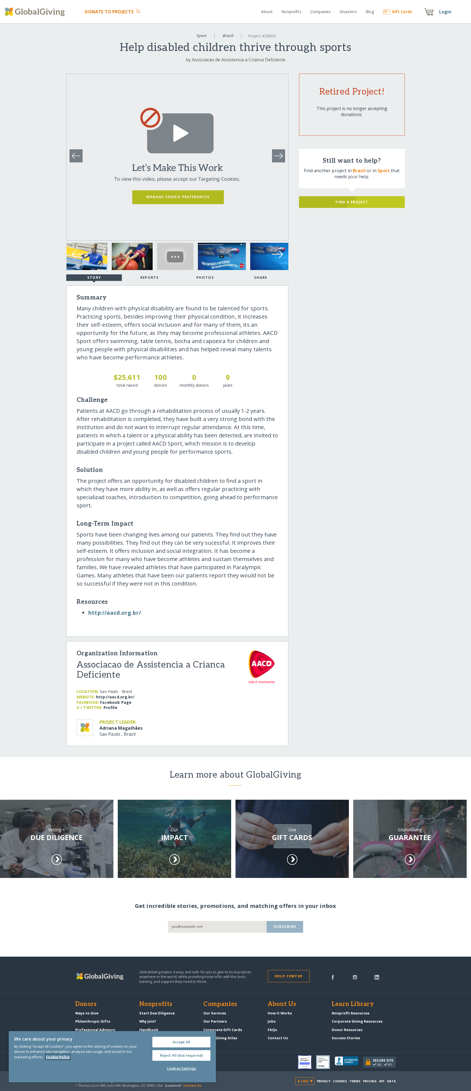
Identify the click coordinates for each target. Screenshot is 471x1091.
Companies (320, 11)
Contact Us (278, 1037)
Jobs (272, 1021)
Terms (355, 1081)
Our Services (214, 1013)
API (381, 1081)
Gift (402, 11)
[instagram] (355, 977)
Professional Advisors (95, 1029)
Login (445, 12)
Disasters (348, 11)
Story (94, 277)
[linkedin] (377, 977)
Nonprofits (291, 11)
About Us (282, 1004)
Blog (370, 11)
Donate (109, 12)
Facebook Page (115, 702)
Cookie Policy (58, 1056)
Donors (85, 1004)
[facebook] (333, 977)
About (267, 11)
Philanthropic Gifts (92, 1021)
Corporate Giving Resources (357, 1021)
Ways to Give (86, 1013)
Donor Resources (347, 1029)
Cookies (340, 1081)
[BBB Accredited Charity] (349, 1062)
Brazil (228, 35)
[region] (112, 1056)
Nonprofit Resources (350, 1013)
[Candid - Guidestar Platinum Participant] (325, 1062)
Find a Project (352, 201)
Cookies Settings (181, 1068)
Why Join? (147, 1021)
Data (391, 1081)
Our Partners (215, 1021)
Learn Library (353, 1004)
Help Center (288, 976)
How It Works (280, 1013)
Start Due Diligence (157, 1013)
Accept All (181, 1042)
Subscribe (285, 926)
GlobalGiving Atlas (220, 1037)
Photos (205, 277)
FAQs (272, 1029)
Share (260, 277)
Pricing (370, 1081)
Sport (201, 35)
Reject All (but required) (181, 1055)
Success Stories (346, 1037)
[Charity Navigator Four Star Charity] (307, 1062)
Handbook (148, 1029)
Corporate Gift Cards (222, 1029)
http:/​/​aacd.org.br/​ (114, 612)
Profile (110, 707)
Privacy (324, 1081)
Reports (149, 277)
